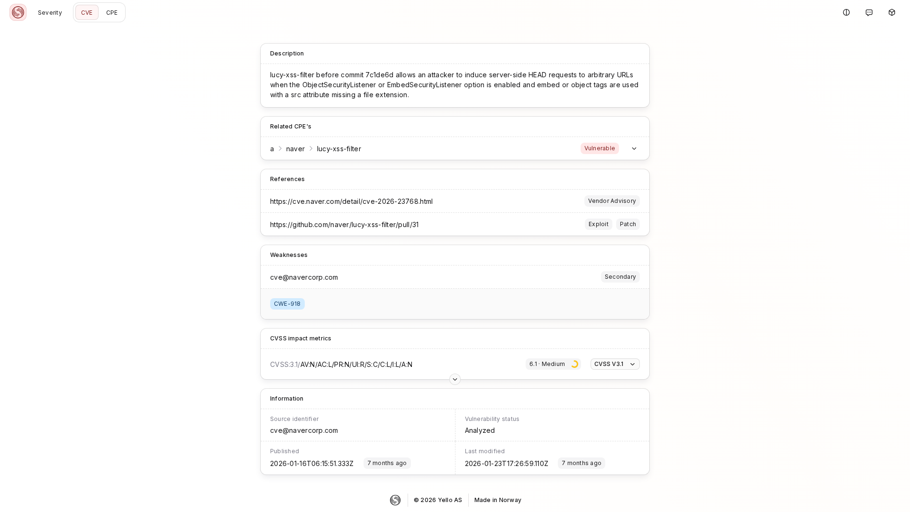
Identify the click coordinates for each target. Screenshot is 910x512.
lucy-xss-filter (339, 149)
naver (295, 149)
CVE (87, 12)
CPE (112, 12)
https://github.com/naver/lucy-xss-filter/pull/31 (344, 224)
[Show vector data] (455, 379)
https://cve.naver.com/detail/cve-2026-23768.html (351, 201)
